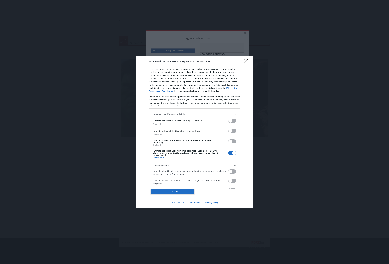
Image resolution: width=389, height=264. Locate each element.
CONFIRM (172, 192)
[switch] (232, 121)
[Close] (247, 62)
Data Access (194, 202)
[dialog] (194, 132)
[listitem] (194, 114)
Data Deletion (177, 202)
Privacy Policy (211, 202)
